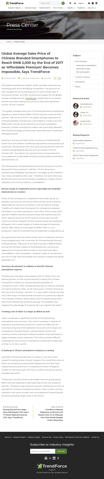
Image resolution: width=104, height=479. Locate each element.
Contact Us (95, 437)
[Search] (63, 3)
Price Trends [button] (58, 8)
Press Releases (81, 61)
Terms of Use (46, 437)
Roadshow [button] (81, 8)
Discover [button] (91, 8)
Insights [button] (70, 8)
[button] (44, 8)
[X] (93, 3)
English (51, 470)
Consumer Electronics (30, 78)
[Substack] (89, 3)
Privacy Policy (58, 437)
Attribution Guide (83, 69)
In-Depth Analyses (82, 77)
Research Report (19, 437)
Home (9, 42)
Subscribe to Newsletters (86, 65)
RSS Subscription (83, 72)
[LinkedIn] (96, 3)
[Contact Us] (75, 3)
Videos (77, 87)
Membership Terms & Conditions (77, 437)
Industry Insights (33, 437)
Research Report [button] (14, 8)
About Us (8, 437)
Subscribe (61, 451)
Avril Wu (47, 78)
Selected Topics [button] (31, 8)
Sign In (81, 3)
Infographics (80, 82)
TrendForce (30, 98)
